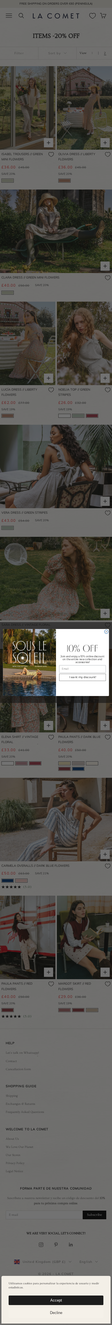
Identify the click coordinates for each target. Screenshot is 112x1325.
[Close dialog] (106, 632)
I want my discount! (82, 677)
